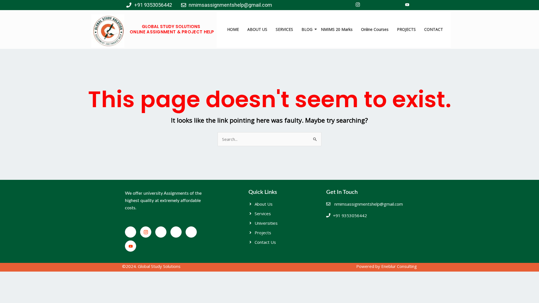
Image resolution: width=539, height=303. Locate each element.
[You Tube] (407, 5)
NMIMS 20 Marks (337, 29)
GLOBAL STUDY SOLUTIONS (171, 26)
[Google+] (394, 5)
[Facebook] (345, 5)
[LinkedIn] (382, 5)
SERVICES (284, 29)
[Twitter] (370, 5)
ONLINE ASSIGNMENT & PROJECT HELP (172, 32)
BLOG (307, 29)
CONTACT (433, 29)
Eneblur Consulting (399, 266)
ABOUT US (257, 29)
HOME (233, 29)
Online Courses (375, 29)
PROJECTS (406, 29)
